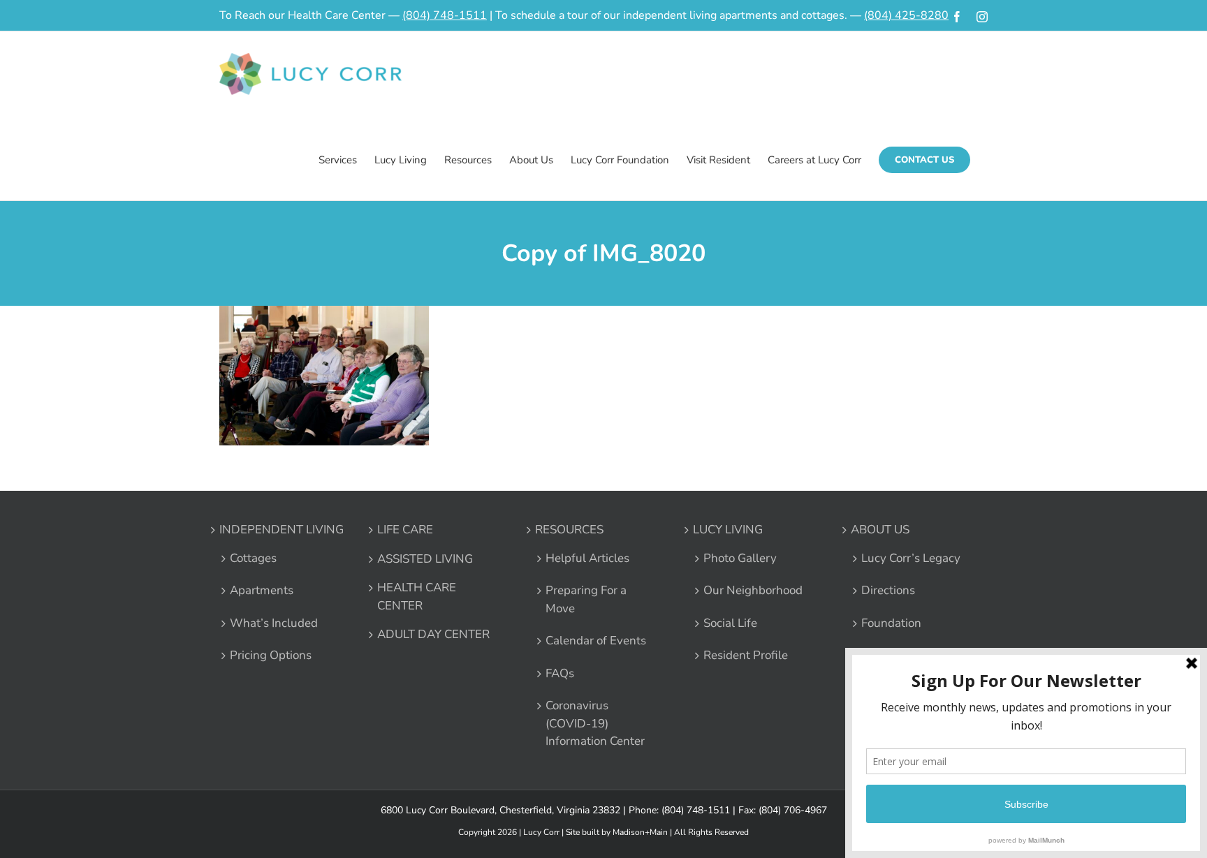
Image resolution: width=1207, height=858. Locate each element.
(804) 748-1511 (444, 15)
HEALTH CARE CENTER (416, 596)
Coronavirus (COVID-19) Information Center (595, 723)
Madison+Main (640, 832)
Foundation (891, 623)
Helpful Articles (587, 558)
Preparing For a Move (586, 599)
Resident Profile (745, 655)
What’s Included (274, 623)
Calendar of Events (596, 641)
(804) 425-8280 (906, 15)
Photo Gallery (740, 558)
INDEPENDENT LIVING (281, 530)
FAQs (560, 673)
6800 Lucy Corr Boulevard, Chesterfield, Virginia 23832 (500, 810)
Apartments (261, 590)
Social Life (730, 623)
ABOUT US (880, 530)
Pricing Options (271, 655)
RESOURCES (569, 530)
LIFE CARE (405, 530)
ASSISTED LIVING (425, 559)
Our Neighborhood (753, 590)
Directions (888, 590)
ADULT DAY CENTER (433, 634)
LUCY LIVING (728, 530)
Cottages (253, 558)
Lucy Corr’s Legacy (910, 558)
